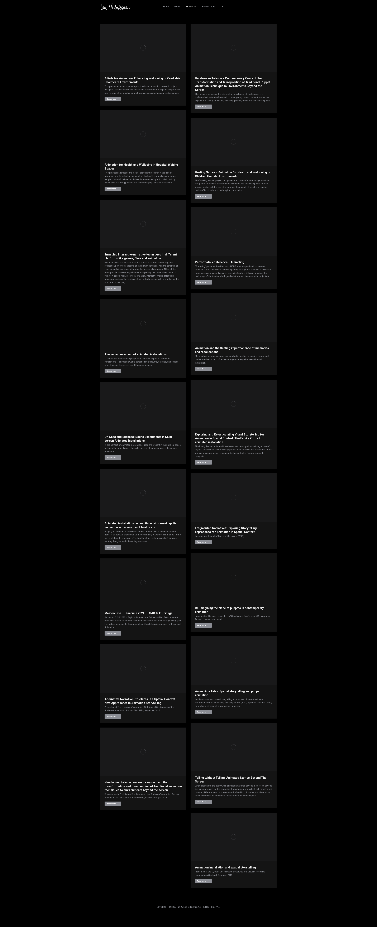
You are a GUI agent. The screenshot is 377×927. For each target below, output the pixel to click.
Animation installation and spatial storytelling (225, 867)
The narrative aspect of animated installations (136, 354)
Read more (111, 99)
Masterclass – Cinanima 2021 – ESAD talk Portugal (139, 613)
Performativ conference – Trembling (219, 262)
